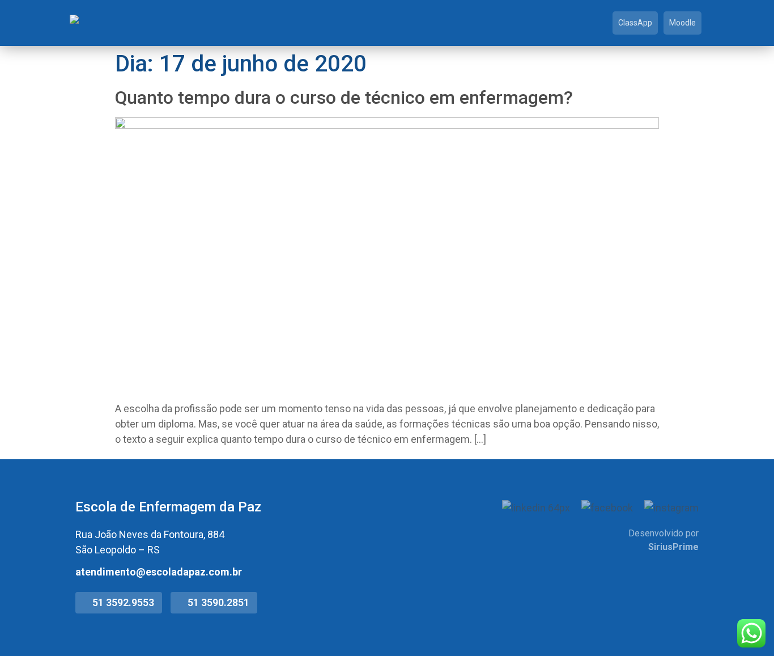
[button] (118, 602)
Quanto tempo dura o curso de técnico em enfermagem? (344, 97)
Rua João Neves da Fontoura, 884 (149, 534)
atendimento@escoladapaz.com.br (158, 572)
